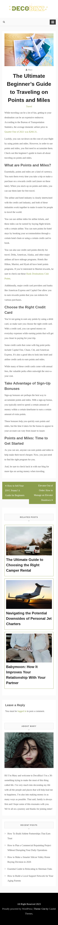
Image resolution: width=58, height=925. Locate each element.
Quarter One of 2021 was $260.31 (20, 132)
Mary (30, 70)
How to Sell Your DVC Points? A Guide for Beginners (14, 490)
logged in (22, 711)
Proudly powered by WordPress (17, 909)
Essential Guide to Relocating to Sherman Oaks (29, 869)
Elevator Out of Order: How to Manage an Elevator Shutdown (43, 492)
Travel (29, 106)
